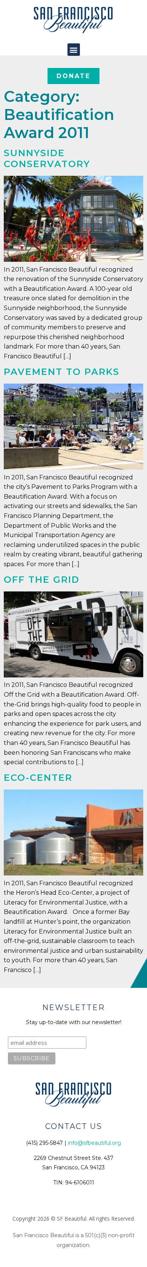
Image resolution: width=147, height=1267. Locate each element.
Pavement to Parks (61, 371)
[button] (73, 49)
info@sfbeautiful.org (94, 1143)
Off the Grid (42, 579)
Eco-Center (38, 777)
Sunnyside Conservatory (47, 158)
